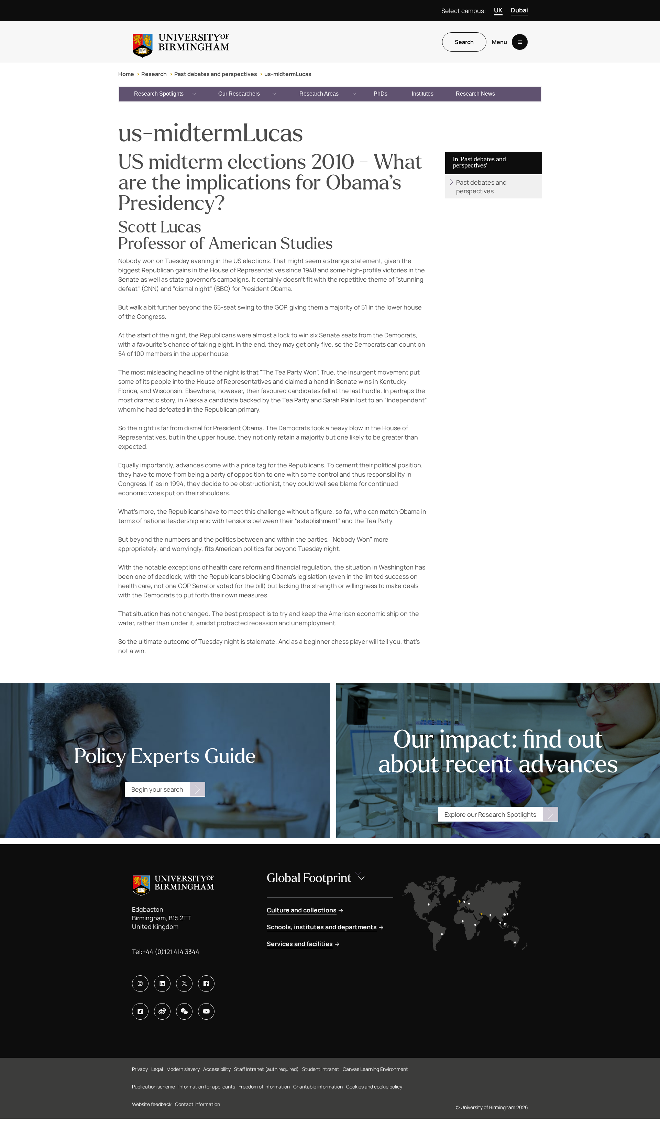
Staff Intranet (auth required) (266, 1069)
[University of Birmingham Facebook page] (206, 983)
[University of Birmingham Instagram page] (140, 983)
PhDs (380, 94)
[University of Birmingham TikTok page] (140, 1011)
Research (154, 74)
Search (464, 42)
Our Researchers (239, 94)
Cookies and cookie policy (374, 1086)
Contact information (197, 1104)
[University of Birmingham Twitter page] (184, 983)
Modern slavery (183, 1069)
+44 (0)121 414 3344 (170, 951)
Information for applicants (206, 1086)
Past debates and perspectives (215, 74)
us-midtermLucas (287, 74)
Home (126, 74)
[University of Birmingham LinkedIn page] (162, 983)
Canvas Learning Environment (375, 1069)
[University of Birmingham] (181, 41)
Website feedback (152, 1104)
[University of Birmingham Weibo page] (162, 1011)
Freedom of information (264, 1086)
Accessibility (217, 1069)
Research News (475, 94)
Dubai (519, 10)
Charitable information (318, 1086)
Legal (157, 1069)
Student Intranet (320, 1069)
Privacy (140, 1069)
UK (498, 10)
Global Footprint (309, 878)
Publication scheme (153, 1086)
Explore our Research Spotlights (490, 814)
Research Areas (319, 94)
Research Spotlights (159, 94)
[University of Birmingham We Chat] (184, 1011)
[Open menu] (520, 42)
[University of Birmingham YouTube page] (206, 1011)
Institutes (422, 94)
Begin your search (157, 789)
